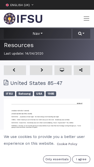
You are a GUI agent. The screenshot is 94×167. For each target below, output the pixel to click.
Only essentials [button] (57, 159)
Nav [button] (36, 33)
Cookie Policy (67, 144)
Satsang (24, 93)
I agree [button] (81, 159)
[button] (86, 5)
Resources (19, 45)
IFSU (9, 93)
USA (39, 93)
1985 (51, 93)
